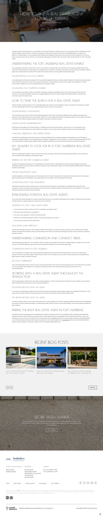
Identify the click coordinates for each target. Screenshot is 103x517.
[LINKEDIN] (88, 482)
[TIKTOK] (95, 482)
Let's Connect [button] (51, 430)
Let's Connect (55, 483)
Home (7, 483)
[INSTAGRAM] (84, 482)
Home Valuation (30, 483)
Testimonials (43, 483)
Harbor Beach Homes (31, 471)
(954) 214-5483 (10, 469)
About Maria (17, 483)
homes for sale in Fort (59, 320)
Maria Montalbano (85, 318)
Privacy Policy (92, 508)
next (11, 387)
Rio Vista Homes (29, 469)
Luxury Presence (47, 508)
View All (92, 387)
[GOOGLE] (91, 482)
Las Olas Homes (29, 475)
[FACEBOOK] (80, 482)
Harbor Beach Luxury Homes (33, 473)
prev (7, 387)
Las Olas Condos (29, 477)
